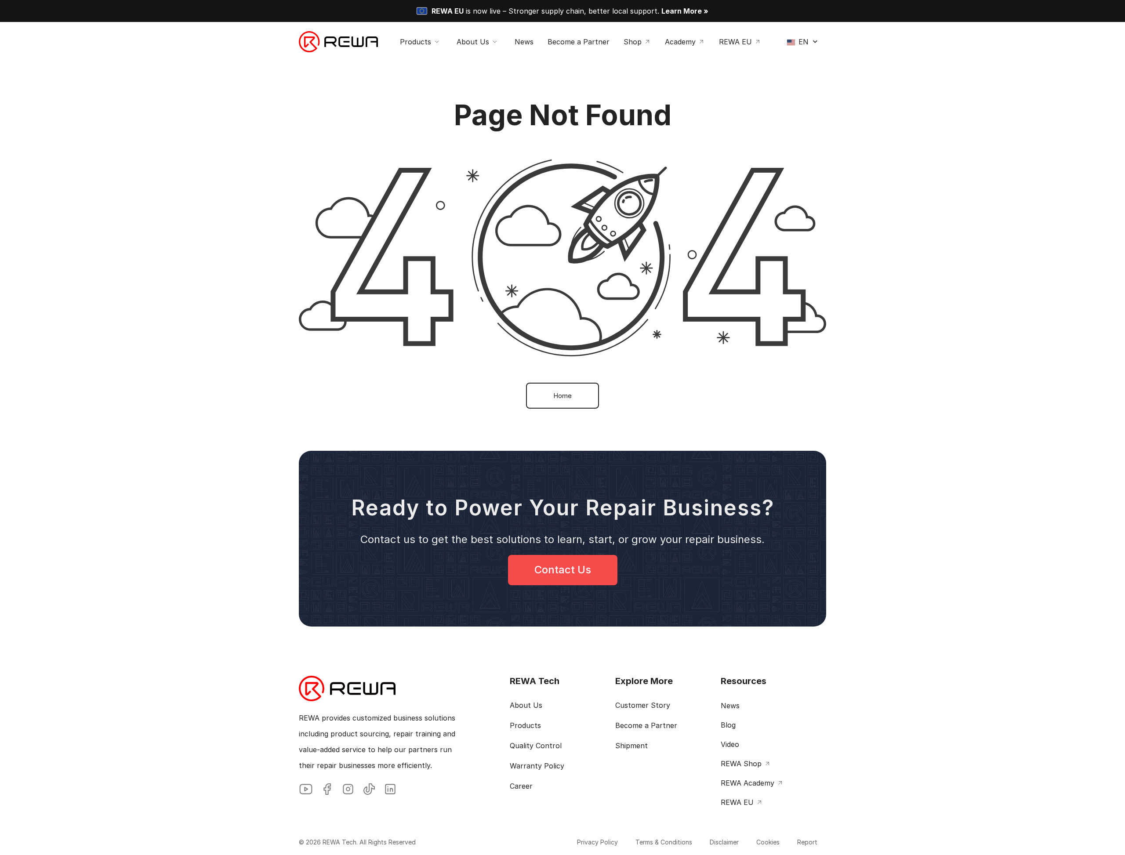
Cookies (768, 842)
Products (525, 725)
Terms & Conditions (663, 842)
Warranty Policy (537, 765)
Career (521, 786)
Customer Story (642, 705)
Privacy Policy (597, 842)
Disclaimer (724, 842)
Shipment (631, 745)
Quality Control (536, 745)
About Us (526, 705)
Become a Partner (646, 725)
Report (807, 842)
